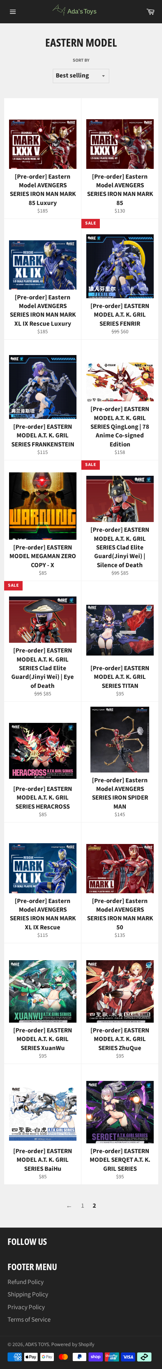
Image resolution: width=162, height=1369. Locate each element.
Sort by (81, 61)
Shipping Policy (28, 1294)
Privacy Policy (26, 1307)
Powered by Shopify (72, 1344)
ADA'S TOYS (37, 1344)
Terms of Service (29, 1319)
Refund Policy (26, 1282)
